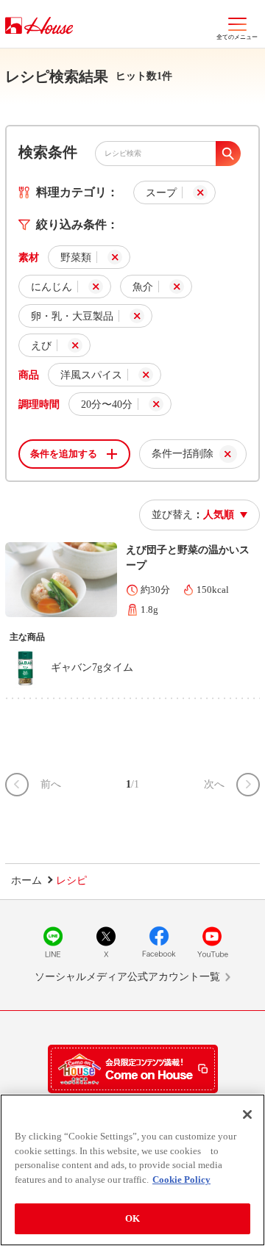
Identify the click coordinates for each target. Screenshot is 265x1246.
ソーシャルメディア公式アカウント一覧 (127, 976)
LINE (53, 942)
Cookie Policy (181, 1179)
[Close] (247, 1114)
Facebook (159, 942)
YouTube (212, 942)
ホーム (26, 880)
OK (132, 1218)
